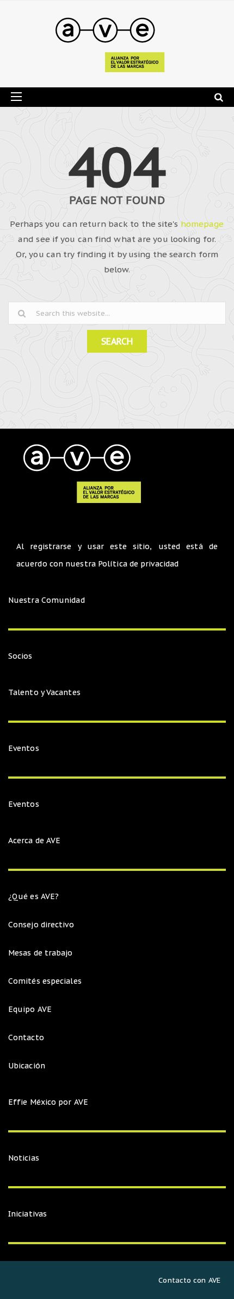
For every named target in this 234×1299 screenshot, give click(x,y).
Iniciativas (28, 1214)
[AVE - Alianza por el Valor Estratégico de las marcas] (113, 44)
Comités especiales (45, 981)
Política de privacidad (138, 564)
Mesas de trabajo (40, 953)
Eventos (23, 748)
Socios (20, 656)
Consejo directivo (41, 924)
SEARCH (117, 341)
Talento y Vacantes (44, 692)
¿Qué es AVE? (33, 896)
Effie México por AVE (48, 1102)
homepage (202, 224)
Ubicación (26, 1066)
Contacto (26, 1037)
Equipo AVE (30, 1009)
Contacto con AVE (189, 1280)
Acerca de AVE (34, 840)
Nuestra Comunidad (46, 600)
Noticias (23, 1158)
